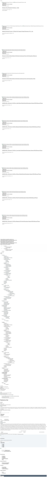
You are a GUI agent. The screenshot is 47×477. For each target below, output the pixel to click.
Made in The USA (3, 244)
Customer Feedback (5, 463)
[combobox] (4, 388)
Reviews (1, 423)
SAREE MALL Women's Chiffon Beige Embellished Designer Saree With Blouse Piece (21, 126)
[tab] (23, 385)
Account (1, 385)
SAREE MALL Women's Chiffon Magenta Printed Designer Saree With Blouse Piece (21, 221)
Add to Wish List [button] (4, 4)
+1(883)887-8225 (7, 450)
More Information (3, 422)
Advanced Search (3, 389)
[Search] (0, 391)
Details (1, 421)
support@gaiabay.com (7, 451)
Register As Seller (8, 250)
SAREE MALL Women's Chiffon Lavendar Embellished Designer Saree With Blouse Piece (22, 150)
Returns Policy (4, 467)
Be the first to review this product (5, 404)
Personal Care (6, 420)
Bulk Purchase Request (5, 462)
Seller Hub (3, 457)
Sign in (16, 434)
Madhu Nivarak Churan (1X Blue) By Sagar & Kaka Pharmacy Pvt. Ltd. (17, 31)
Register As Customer (9, 249)
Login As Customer (9, 246)
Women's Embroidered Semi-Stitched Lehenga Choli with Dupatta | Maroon (19, 56)
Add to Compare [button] (9, 4)
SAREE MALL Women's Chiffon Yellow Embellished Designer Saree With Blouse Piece (21, 174)
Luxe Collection (8, 244)
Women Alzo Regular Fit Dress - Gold (10, 7)
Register (5, 248)
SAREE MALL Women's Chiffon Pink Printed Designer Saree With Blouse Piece (20, 197)
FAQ (2, 472)
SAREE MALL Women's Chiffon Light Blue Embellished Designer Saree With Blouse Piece (22, 103)
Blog (3, 459)
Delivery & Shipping (5, 458)
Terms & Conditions (5, 468)
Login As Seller (8, 247)
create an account (20, 434)
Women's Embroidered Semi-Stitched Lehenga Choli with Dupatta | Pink (18, 78)
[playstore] (0, 452)
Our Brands (4, 456)
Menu (1, 253)
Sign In (3, 251)
